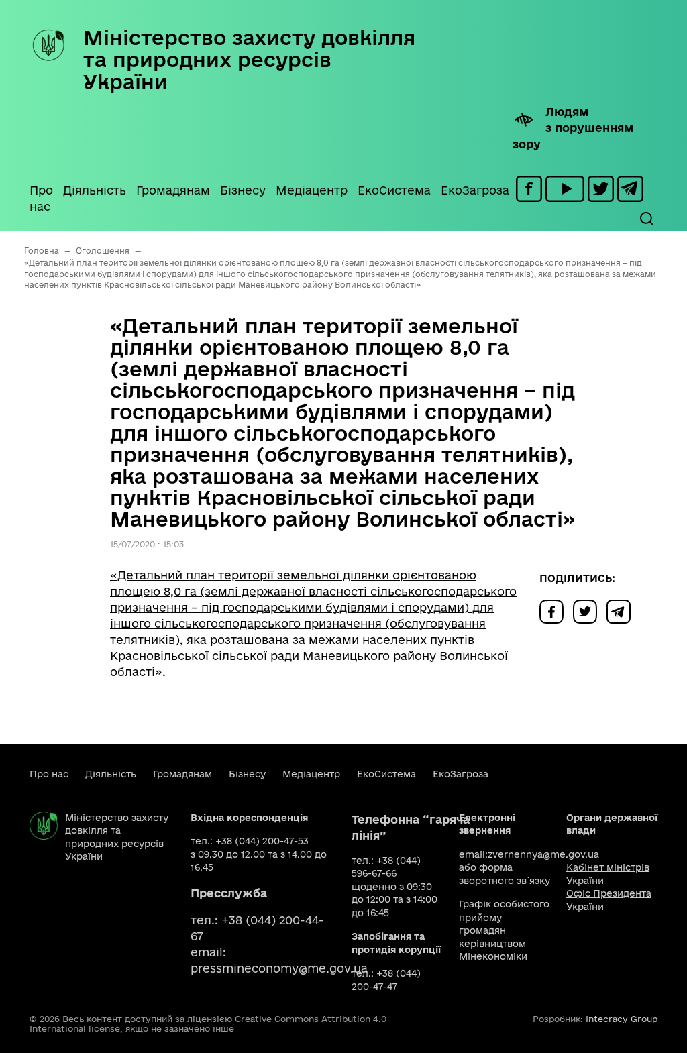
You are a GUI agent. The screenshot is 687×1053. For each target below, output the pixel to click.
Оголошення (102, 250)
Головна (41, 250)
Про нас (41, 198)
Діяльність (94, 190)
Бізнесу (243, 190)
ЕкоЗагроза (475, 190)
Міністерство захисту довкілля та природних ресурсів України (249, 59)
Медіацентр (312, 190)
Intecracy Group (621, 1018)
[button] (646, 219)
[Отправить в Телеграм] (621, 610)
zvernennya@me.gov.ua (543, 854)
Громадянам (173, 190)
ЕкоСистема (394, 190)
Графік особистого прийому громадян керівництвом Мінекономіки (504, 930)
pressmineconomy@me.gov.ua (279, 968)
